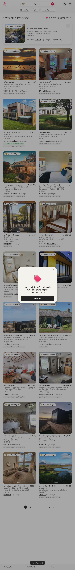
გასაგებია (37, 298)
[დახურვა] (53, 269)
